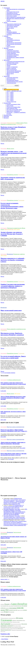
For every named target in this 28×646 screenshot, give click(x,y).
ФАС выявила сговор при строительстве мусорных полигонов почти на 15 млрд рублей (13, 383)
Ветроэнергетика (11, 79)
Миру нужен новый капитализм (11, 310)
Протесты (9, 34)
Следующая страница (9, 372)
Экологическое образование (14, 70)
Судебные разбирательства (13, 33)
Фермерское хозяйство (19, 254)
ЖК (9, 611)
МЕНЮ (2, 1)
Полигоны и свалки (12, 15)
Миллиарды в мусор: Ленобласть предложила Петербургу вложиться (12, 334)
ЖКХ (8, 29)
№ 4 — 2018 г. (10, 96)
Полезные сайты (8, 115)
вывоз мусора (20, 610)
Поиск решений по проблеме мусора (16, 17)
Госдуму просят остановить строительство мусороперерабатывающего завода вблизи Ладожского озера (12, 205)
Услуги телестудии (11, 101)
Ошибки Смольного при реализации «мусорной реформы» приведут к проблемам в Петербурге (13, 286)
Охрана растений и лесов (13, 52)
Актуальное (10, 38)
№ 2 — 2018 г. (10, 93)
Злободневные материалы (13, 40)
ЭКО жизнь (17, 229)
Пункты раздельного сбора (13, 104)
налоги (7, 608)
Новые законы (10, 28)
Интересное (10, 41)
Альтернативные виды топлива (15, 81)
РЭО (10, 604)
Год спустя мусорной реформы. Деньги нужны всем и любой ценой (13, 357)
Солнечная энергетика (12, 77)
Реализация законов (12, 32)
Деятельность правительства (14, 24)
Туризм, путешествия (12, 66)
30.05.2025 (3, 544)
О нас (5, 88)
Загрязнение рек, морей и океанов (15, 57)
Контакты (6, 117)
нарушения (10, 605)
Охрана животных (11, 53)
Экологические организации (14, 44)
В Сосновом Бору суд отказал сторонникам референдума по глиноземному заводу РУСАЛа (14, 506)
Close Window (4, 639)
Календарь (6, 116)
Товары (8, 65)
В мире (8, 45)
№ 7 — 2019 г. (10, 100)
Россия (7, 604)
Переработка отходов (12, 13)
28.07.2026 (3, 419)
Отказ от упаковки (11, 21)
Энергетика (15, 628)
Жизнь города (10, 73)
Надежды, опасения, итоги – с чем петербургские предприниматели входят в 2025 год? (14, 153)
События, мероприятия (17, 620)
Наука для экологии (12, 69)
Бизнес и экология (11, 68)
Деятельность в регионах (13, 25)
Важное (9, 37)
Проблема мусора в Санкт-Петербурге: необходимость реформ (13, 127)
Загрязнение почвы (11, 56)
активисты (2, 604)
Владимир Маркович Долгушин (12, 509)
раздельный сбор (4, 605)
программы (13, 608)
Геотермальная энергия (12, 80)
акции (3, 610)
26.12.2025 (22, 448)
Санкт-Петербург (19, 604)
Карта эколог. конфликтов (13, 111)
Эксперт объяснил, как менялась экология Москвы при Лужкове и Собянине (11, 233)
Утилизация (19, 124)
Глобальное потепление (13, 50)
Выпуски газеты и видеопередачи (15, 427)
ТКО (7, 610)
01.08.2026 (3, 391)
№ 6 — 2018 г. (10, 99)
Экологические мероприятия (14, 42)
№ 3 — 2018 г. (10, 95)
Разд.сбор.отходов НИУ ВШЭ (14, 109)
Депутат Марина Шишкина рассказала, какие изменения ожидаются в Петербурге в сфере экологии (13, 398)
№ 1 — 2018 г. (10, 92)
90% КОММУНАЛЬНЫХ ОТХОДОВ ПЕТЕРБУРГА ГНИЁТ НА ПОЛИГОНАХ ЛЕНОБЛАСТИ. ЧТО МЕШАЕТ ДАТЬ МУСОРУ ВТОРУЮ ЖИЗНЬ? (15, 512)
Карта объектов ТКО (12, 108)
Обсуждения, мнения (12, 26)
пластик (20, 608)
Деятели (9, 30)
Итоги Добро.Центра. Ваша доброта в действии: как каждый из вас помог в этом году (14, 454)
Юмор (8, 75)
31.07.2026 (3, 406)
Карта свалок (10, 105)
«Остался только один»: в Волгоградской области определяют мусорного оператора (14, 518)
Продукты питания (11, 64)
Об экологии (10, 49)
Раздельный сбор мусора (13, 11)
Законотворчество (11, 122)
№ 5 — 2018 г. (10, 97)
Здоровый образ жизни (12, 62)
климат (25, 610)
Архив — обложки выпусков (14, 91)
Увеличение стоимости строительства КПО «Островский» (13, 178)
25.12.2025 (11, 459)
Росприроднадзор (17, 605)
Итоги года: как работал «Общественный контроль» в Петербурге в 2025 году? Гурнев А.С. (14, 430)
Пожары (9, 58)
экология (12, 611)
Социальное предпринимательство (15, 61)
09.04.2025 (3, 561)
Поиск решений (11, 46)
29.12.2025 (3, 436)
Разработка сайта (5, 634)
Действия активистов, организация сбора (8, 618)
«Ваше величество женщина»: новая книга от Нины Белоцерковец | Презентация (13, 443)
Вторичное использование (13, 14)
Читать (2, 143)
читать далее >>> (5, 579)
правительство (13, 610)
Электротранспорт (11, 83)
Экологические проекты (13, 72)
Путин (6, 612)
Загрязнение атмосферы (13, 54)
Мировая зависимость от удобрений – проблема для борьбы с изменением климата (13, 260)
